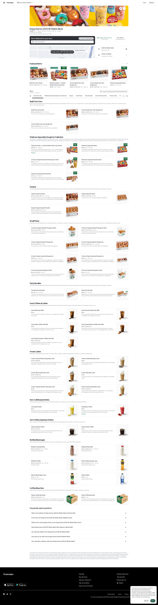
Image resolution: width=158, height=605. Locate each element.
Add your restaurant (85, 580)
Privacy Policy (111, 594)
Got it (152, 600)
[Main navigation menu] (4, 3)
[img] (62, 52)
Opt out (146, 600)
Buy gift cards (83, 577)
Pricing (126, 594)
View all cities (121, 577)
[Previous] (123, 63)
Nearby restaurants (122, 574)
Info (60, 31)
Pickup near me (121, 580)
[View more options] (124, 8)
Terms (119, 594)
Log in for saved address (87, 38)
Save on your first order (86, 586)
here (148, 597)
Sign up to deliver (84, 583)
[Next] (126, 63)
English (121, 583)
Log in (144, 2)
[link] (120, 8)
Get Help (81, 574)
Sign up (152, 2)
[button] (79, 513)
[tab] (37, 96)
